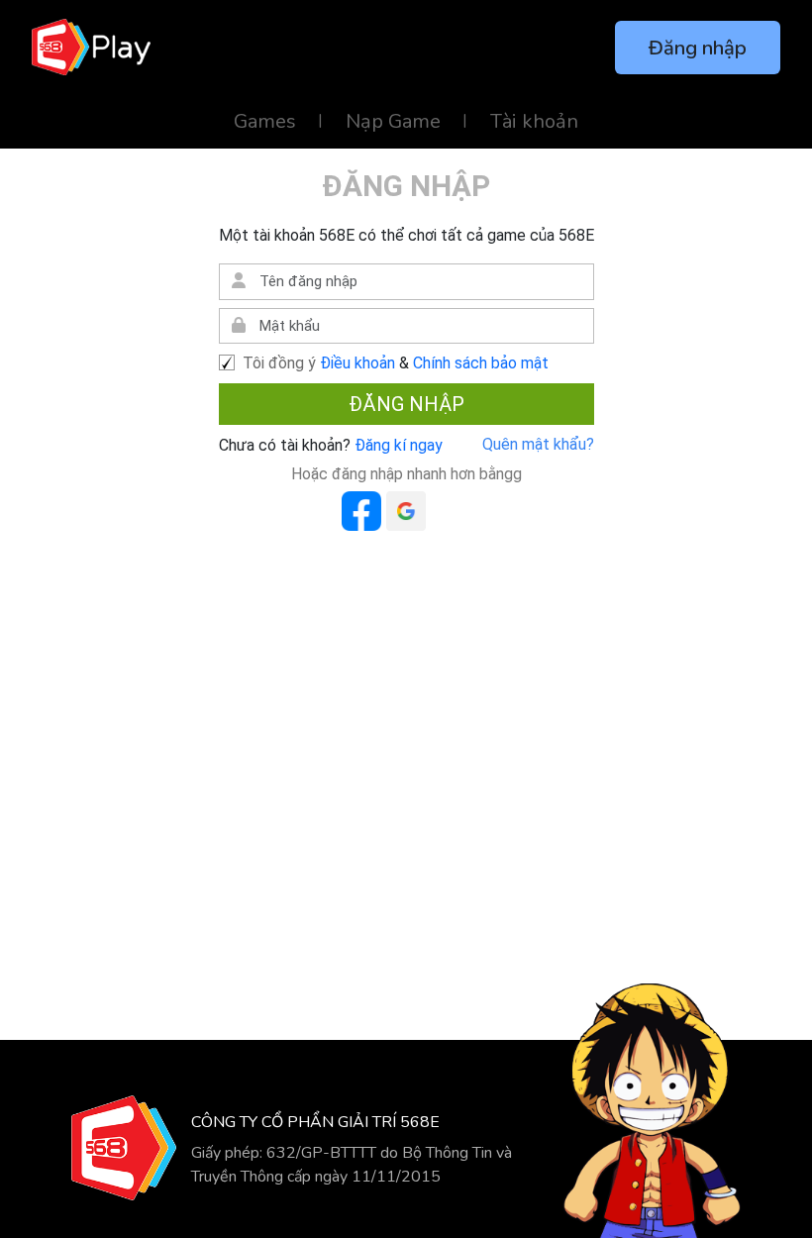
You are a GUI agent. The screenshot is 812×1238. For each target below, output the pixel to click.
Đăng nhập (698, 48)
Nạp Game (393, 121)
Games (265, 121)
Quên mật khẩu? (538, 444)
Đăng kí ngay (397, 445)
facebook (361, 511)
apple (450, 511)
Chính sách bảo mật (481, 363)
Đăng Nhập (406, 404)
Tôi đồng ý (279, 363)
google (406, 511)
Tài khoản (534, 121)
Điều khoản (357, 363)
